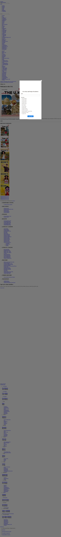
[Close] (41, 80)
